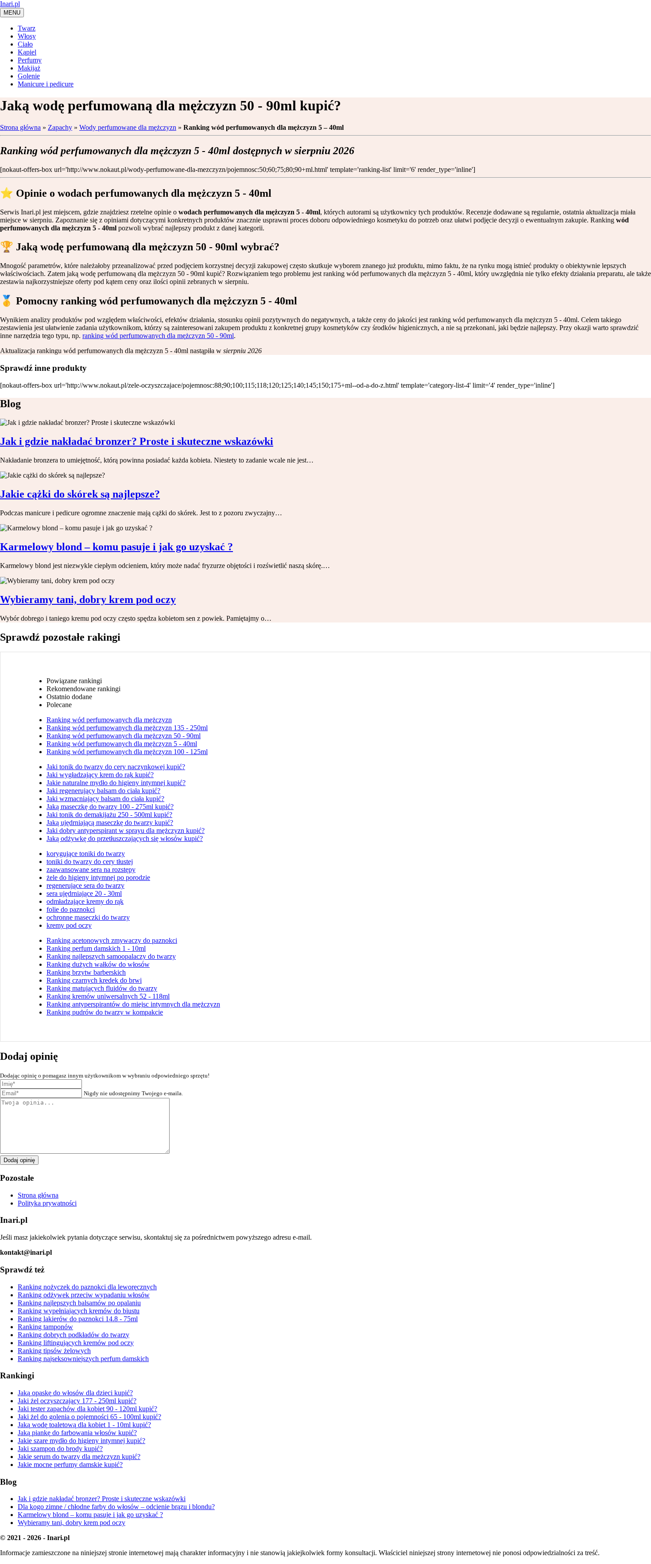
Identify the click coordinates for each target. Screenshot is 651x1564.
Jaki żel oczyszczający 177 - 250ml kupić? (77, 1400)
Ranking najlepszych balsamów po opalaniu (79, 1303)
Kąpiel (27, 52)
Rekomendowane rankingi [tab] (83, 689)
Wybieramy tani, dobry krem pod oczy (71, 1522)
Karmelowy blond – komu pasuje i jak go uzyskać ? (90, 1514)
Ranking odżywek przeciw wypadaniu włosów (84, 1295)
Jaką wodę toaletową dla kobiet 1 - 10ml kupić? (84, 1424)
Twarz (26, 28)
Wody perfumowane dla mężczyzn (127, 127)
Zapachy (60, 127)
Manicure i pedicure (46, 84)
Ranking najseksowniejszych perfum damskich (83, 1358)
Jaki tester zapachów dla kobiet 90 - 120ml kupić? (87, 1408)
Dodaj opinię (19, 1160)
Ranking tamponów (45, 1327)
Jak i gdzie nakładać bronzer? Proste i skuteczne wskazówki (102, 1498)
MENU (12, 12)
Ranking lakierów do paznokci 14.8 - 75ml (78, 1319)
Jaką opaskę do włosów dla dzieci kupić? (75, 1393)
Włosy (27, 36)
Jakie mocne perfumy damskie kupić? (70, 1464)
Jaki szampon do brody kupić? (60, 1448)
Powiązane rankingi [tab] (74, 681)
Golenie (29, 76)
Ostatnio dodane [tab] (69, 696)
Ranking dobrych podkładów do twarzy (73, 1334)
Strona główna (20, 127)
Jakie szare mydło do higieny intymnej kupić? (81, 1440)
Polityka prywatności (47, 1203)
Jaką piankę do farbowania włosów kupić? (77, 1432)
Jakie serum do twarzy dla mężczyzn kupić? (79, 1456)
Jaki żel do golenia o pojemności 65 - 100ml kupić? (89, 1416)
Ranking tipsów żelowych (54, 1350)
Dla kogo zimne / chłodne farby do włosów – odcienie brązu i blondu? (116, 1506)
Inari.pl (10, 4)
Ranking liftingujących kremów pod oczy (76, 1342)
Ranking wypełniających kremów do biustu (79, 1311)
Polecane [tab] (59, 704)
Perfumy (30, 60)
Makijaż (29, 68)
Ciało (25, 44)
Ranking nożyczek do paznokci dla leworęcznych (87, 1287)
